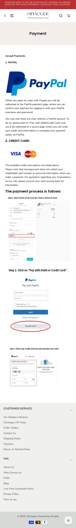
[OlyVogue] (38, 15)
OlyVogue (32, 516)
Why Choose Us (13, 472)
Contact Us (10, 433)
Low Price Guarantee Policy (19, 488)
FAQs (7, 478)
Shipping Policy (12, 438)
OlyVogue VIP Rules (15, 422)
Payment (8, 444)
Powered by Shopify (48, 516)
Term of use (10, 499)
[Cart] (68, 16)
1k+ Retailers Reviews (16, 417)
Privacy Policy (11, 494)
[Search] (61, 16)
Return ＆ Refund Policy (17, 449)
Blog (6, 483)
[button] (8, 15)
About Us (9, 467)
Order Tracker (11, 427)
